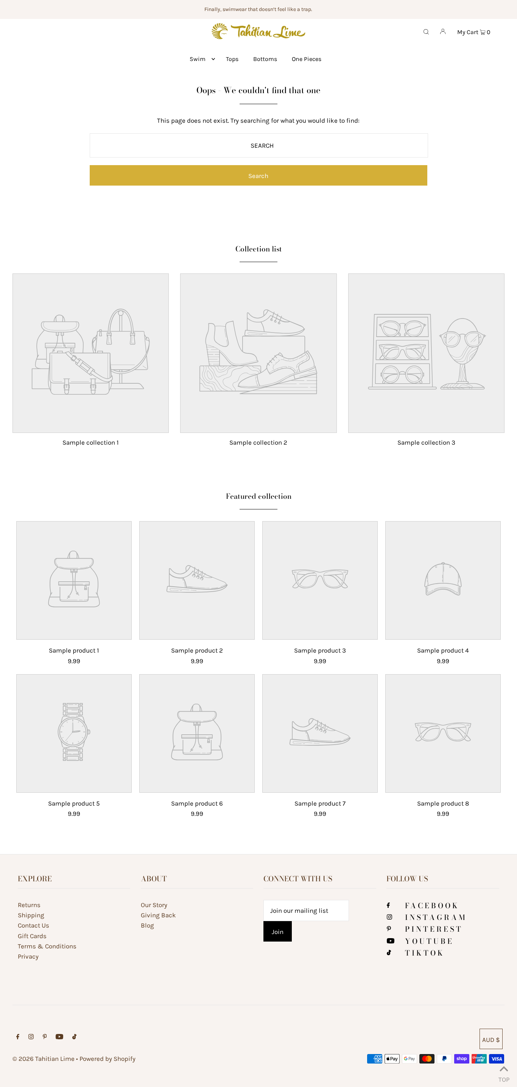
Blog (147, 925)
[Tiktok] (389, 953)
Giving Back (158, 915)
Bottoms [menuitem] (265, 58)
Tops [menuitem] (232, 58)
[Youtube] (390, 941)
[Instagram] (389, 917)
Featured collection (258, 496)
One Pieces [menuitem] (306, 58)
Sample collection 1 (90, 442)
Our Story (154, 905)
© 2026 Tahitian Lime (43, 1058)
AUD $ (491, 1039)
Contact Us (33, 925)
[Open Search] (426, 31)
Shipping (31, 915)
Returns (29, 905)
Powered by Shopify (107, 1058)
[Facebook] (388, 905)
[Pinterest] (389, 929)
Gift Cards (32, 936)
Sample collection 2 (258, 442)
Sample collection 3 (426, 442)
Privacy (28, 956)
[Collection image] (91, 426)
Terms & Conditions (47, 946)
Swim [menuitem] (198, 58)
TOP (503, 1077)
